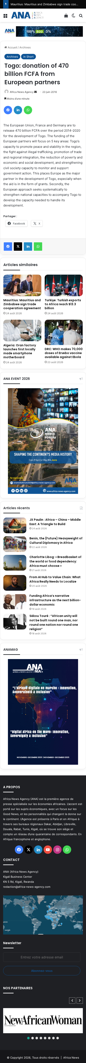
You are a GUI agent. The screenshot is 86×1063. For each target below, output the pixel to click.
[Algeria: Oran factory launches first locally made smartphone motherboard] (22, 330)
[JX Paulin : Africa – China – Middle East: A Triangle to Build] (14, 525)
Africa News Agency (22, 91)
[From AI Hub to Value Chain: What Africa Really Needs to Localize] (14, 583)
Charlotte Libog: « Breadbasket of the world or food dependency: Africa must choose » (55, 561)
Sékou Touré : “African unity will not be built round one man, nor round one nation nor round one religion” (53, 622)
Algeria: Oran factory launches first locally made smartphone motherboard (19, 351)
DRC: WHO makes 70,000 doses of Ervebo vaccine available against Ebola (64, 353)
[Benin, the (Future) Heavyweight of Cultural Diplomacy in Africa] (14, 544)
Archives (25, 47)
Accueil (12, 47)
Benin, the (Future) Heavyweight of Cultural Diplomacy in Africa (55, 540)
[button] (80, 1000)
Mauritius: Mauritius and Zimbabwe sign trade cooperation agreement (22, 304)
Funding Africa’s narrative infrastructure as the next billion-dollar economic (55, 600)
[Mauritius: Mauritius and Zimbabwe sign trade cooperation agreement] (22, 285)
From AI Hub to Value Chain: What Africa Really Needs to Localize (55, 579)
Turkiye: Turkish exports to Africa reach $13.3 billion (63, 304)
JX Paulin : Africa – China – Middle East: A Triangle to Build (55, 522)
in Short (28, 56)
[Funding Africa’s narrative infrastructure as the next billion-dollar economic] (14, 601)
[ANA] (27, 15)
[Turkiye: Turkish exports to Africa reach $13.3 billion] (64, 285)
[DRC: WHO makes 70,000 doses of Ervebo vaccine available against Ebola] (64, 332)
